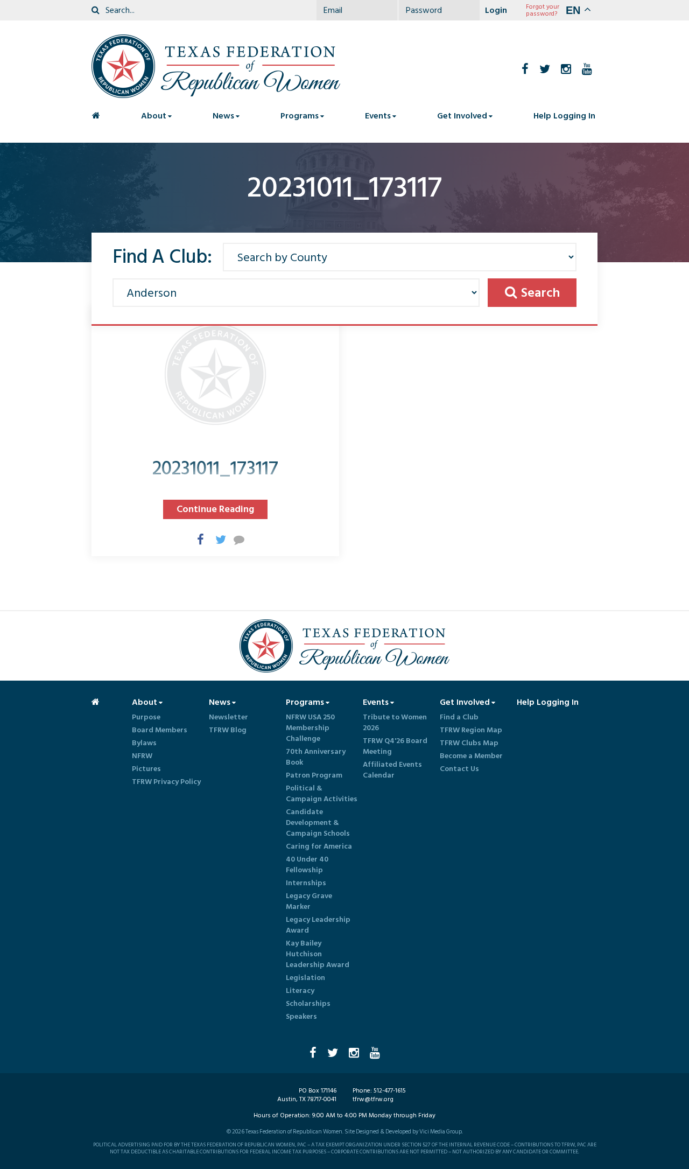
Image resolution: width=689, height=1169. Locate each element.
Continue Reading (215, 509)
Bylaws (144, 743)
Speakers (301, 1016)
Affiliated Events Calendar (392, 770)
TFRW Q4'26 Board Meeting (395, 746)
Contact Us (459, 769)
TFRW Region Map (471, 730)
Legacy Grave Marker (309, 901)
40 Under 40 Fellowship (307, 865)
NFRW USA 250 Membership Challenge (310, 728)
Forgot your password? (542, 10)
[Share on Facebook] (197, 539)
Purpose (146, 717)
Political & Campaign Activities (321, 793)
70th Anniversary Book (316, 757)
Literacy (300, 990)
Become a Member (471, 756)
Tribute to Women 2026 (395, 722)
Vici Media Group (440, 1132)
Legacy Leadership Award (318, 925)
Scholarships (308, 1003)
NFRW (142, 756)
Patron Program (314, 775)
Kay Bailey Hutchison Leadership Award (317, 954)
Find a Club (459, 717)
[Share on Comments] (233, 539)
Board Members (159, 730)
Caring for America (319, 846)
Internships (306, 883)
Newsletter (228, 717)
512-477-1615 (390, 1091)
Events (378, 116)
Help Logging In (564, 116)
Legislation (305, 977)
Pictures (146, 769)
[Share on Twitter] (215, 539)
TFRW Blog (228, 730)
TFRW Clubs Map (469, 743)
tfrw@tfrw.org (373, 1099)
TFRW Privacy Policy (166, 781)
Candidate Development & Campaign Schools (318, 823)
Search (540, 292)
